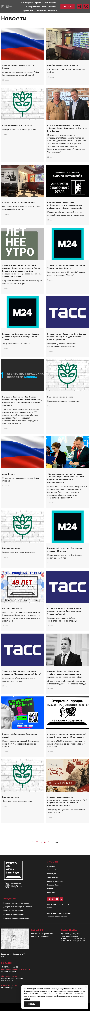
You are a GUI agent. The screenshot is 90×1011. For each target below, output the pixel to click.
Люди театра (52, 877)
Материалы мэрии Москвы (14, 914)
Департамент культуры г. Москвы (18, 907)
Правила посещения (55, 881)
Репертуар (51, 874)
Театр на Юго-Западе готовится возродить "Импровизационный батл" (21, 672)
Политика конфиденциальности (16, 918)
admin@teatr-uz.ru (9, 985)
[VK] (86, 6)
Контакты (51, 892)
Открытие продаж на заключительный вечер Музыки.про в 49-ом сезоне (66, 735)
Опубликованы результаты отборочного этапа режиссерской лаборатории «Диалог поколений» (64, 205)
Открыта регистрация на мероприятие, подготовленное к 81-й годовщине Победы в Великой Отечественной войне (67, 801)
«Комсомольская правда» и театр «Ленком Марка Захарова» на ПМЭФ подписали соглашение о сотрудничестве (65, 478)
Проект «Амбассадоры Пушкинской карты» (20, 735)
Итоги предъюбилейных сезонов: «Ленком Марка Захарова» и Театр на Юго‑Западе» (67, 128)
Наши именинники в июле (60, 397)
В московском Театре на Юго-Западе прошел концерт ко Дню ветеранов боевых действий (66, 337)
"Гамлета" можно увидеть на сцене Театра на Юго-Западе (66, 266)
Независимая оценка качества (16, 903)
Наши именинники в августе (17, 125)
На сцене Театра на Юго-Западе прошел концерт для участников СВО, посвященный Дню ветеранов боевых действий (22, 401)
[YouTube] (57, 899)
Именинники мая (10, 797)
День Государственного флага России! (18, 66)
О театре (51, 866)
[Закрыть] (86, 987)
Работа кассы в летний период (18, 202)
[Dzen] (61, 899)
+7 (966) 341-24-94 (59, 913)
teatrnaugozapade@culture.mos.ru (15, 969)
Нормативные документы (13, 910)
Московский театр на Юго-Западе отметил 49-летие (64, 549)
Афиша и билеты (53, 870)
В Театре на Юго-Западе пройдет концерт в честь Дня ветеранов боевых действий (64, 611)
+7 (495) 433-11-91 (59, 904)
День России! (9, 474)
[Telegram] (79, 6)
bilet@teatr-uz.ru (9, 976)
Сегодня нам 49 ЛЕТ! (13, 608)
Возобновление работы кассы (62, 65)
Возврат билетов (54, 885)
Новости (50, 889)
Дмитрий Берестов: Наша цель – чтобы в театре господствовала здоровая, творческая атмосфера (64, 674)
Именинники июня (11, 548)
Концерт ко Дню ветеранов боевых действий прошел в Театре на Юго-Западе (21, 337)
